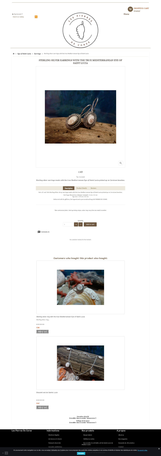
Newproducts (87, 435)
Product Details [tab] (81, 188)
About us (121, 435)
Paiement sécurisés (54, 443)
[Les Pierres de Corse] (80, 30)
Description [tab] (69, 188)
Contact (121, 447)
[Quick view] (92, 304)
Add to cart (90, 224)
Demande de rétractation (126, 443)
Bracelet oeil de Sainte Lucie (47, 392)
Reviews (93, 188)
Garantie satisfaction (55, 447)
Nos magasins (122, 439)
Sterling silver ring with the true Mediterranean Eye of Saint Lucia (60, 317)
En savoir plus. (142, 450)
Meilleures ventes (88, 439)
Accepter (81, 453)
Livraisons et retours (55, 439)
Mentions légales (53, 435)
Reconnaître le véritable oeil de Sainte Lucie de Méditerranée (97, 443)
